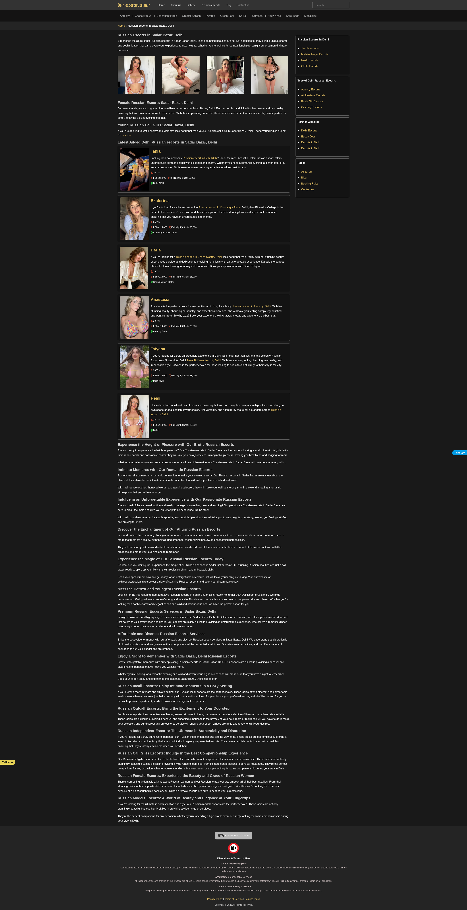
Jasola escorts (310, 48)
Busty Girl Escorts (312, 101)
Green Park (227, 15)
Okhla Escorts (309, 66)
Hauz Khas (274, 15)
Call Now (7, 762)
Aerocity (125, 15)
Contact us (242, 5)
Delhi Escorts (309, 130)
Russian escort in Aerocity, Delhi (251, 306)
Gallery (191, 5)
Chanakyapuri (143, 15)
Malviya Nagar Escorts (315, 54)
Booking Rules (310, 183)
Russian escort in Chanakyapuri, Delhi (199, 256)
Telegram (459, 452)
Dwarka (210, 15)
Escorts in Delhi (310, 142)
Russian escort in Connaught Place (219, 207)
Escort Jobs (308, 136)
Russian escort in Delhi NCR (200, 158)
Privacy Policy (215, 899)
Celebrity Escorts (311, 107)
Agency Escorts (310, 89)
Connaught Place (167, 15)
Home (161, 5)
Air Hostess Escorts (313, 95)
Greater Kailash (191, 15)
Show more (124, 135)
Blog (228, 5)
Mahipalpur (310, 15)
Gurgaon (257, 15)
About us (176, 5)
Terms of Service (234, 899)
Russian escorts (210, 5)
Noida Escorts (309, 60)
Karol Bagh (292, 15)
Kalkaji (243, 15)
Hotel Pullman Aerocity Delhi (204, 360)
